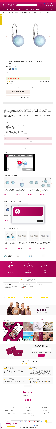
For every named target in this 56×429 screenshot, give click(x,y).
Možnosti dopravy (45, 81)
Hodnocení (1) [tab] (16, 103)
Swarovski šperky (44, 407)
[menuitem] (5, 9)
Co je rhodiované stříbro (44, 408)
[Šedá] (9, 69)
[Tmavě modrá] (12, 69)
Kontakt (27, 412)
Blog (44, 413)
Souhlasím (39, 220)
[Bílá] (6, 69)
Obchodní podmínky (11, 408)
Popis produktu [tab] (8, 103)
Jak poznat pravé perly (44, 410)
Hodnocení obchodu (27, 361)
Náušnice (27, 138)
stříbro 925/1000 (28, 141)
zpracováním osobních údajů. (46, 352)
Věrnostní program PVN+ (27, 413)
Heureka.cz (30, 280)
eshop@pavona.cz (28, 397)
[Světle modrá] (15, 69)
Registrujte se (14, 92)
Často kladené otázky (44, 412)
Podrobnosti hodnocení (11, 81)
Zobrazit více (27, 386)
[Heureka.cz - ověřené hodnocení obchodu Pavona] (22, 280)
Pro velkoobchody (27, 410)
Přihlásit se (41, 355)
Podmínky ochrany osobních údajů (11, 410)
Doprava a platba (11, 413)
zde (20, 218)
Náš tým (27, 408)
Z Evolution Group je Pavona (27, 415)
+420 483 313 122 (48, 5)
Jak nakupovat (11, 407)
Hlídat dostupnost (46, 75)
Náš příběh (27, 407)
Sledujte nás (5, 320)
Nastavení (15, 220)
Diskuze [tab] (23, 103)
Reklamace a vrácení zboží (11, 412)
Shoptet (37, 425)
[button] (6, 37)
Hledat (38, 4)
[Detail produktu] (9, 182)
